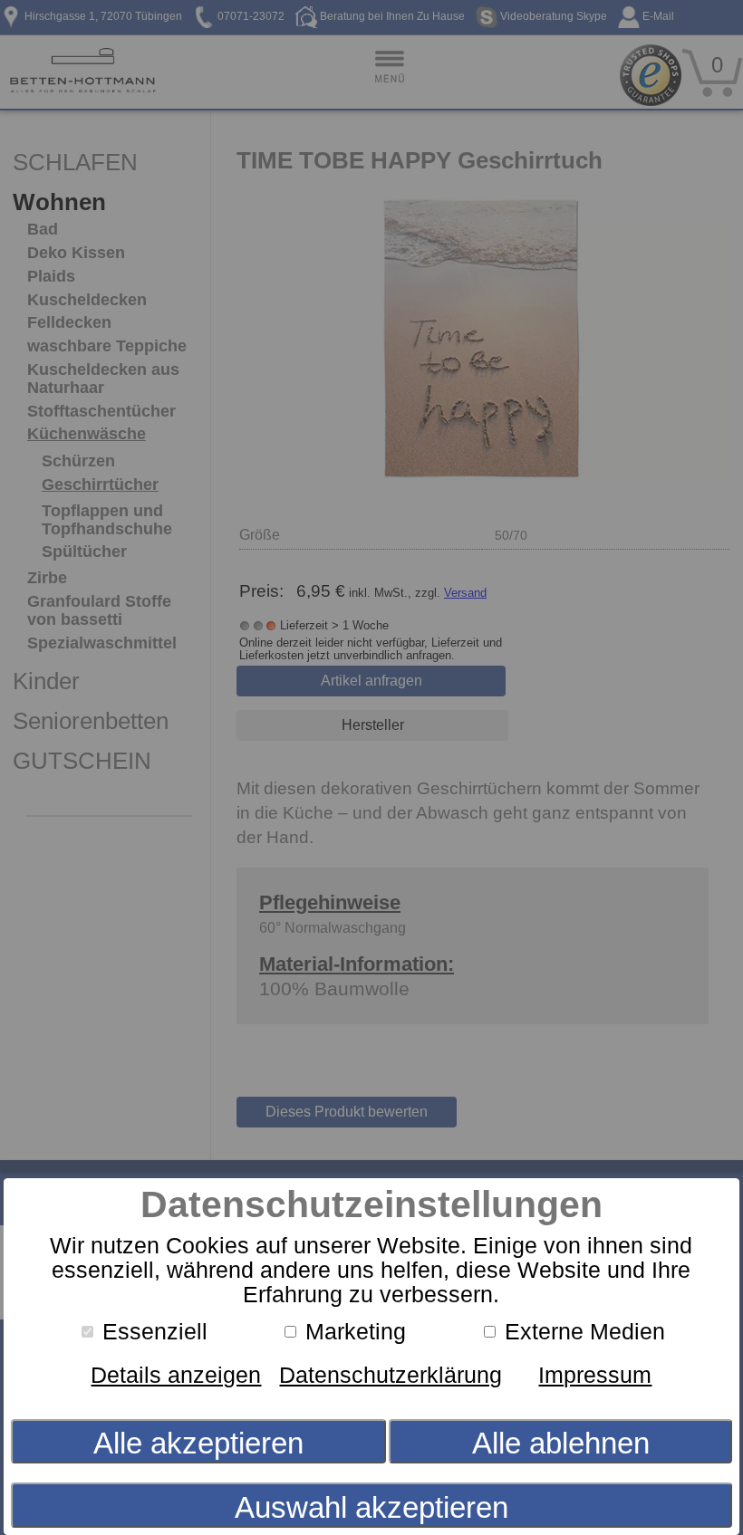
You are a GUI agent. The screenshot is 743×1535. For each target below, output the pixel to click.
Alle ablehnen (561, 1443)
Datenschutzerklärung (390, 1375)
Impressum (594, 1375)
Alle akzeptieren (198, 1443)
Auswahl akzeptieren (371, 1507)
